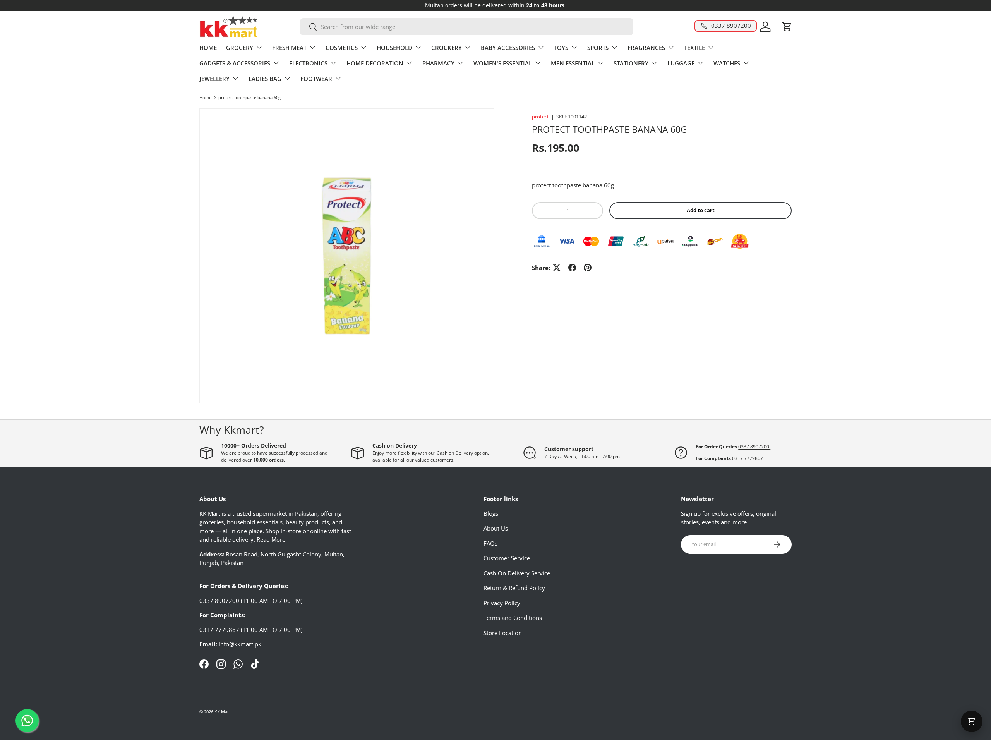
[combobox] (466, 26)
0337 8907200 (754, 446)
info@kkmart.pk (240, 644)
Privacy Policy (501, 603)
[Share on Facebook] (572, 267)
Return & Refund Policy (514, 588)
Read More (271, 539)
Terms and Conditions (512, 618)
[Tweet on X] (556, 267)
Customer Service (506, 558)
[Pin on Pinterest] (587, 267)
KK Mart (222, 711)
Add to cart (701, 210)
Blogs (490, 513)
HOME (208, 48)
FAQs (490, 543)
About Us (495, 528)
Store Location (502, 633)
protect (540, 116)
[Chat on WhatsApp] (27, 720)
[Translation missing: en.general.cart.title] (971, 721)
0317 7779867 (748, 458)
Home (205, 97)
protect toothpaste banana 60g (249, 97)
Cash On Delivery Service (516, 573)
